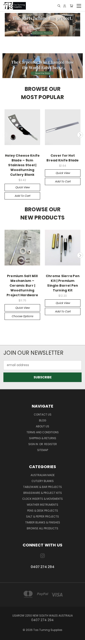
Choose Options (22, 316)
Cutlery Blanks (43, 481)
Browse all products (42, 528)
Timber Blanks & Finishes (42, 522)
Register (50, 444)
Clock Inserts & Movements (42, 499)
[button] (42, 25)
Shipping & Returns (42, 438)
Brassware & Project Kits (42, 493)
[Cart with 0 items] (71, 6)
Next (80, 135)
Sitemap (42, 450)
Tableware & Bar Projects (42, 487)
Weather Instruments (42, 505)
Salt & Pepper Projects (42, 516)
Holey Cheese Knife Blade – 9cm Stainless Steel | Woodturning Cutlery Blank (22, 165)
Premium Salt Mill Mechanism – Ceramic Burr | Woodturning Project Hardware (22, 285)
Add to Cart (22, 196)
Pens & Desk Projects (42, 511)
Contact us (42, 414)
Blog (42, 420)
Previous (5, 135)
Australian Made (43, 475)
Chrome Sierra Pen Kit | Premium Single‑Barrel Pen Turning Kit (63, 283)
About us (42, 426)
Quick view (22, 187)
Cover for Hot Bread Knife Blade (62, 158)
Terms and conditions (43, 432)
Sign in (33, 444)
